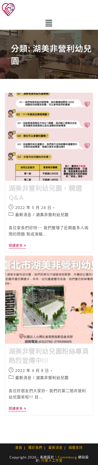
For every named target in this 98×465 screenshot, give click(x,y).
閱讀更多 (17, 246)
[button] (49, 23)
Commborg (67, 457)
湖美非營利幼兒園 (52, 214)
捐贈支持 (76, 447)
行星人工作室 (52, 460)
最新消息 (23, 214)
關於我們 (35, 447)
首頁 (18, 447)
